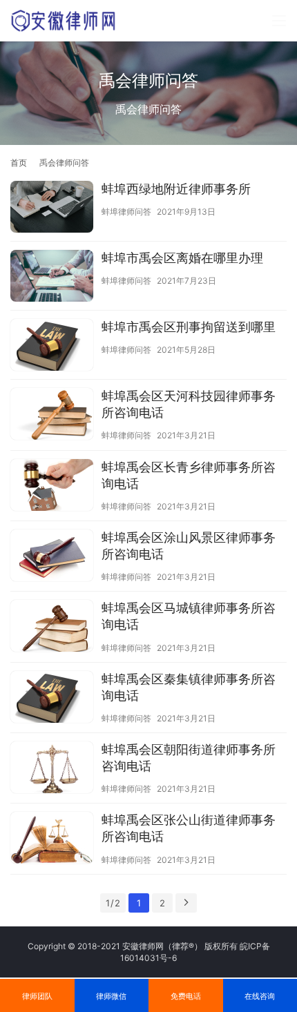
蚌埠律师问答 (126, 211)
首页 (18, 162)
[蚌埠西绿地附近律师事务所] (51, 208)
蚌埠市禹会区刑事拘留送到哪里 (189, 327)
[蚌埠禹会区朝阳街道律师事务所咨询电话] (51, 769)
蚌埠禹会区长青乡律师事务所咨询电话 (189, 475)
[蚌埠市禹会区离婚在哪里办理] (51, 277)
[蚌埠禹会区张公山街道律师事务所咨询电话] (51, 839)
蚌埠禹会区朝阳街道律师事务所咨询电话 (189, 757)
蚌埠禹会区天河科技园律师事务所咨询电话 (189, 404)
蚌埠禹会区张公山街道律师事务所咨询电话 (189, 828)
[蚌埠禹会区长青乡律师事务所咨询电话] (51, 486)
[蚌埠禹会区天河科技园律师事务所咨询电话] (51, 415)
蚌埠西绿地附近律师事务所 (176, 189)
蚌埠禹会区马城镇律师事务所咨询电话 (189, 616)
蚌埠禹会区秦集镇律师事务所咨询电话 (189, 687)
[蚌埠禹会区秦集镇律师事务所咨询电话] (51, 698)
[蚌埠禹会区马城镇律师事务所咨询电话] (51, 627)
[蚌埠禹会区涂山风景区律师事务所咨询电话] (51, 557)
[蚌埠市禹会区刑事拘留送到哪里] (51, 346)
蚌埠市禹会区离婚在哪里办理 (182, 258)
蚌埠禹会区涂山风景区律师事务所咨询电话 (189, 545)
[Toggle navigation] (279, 20)
